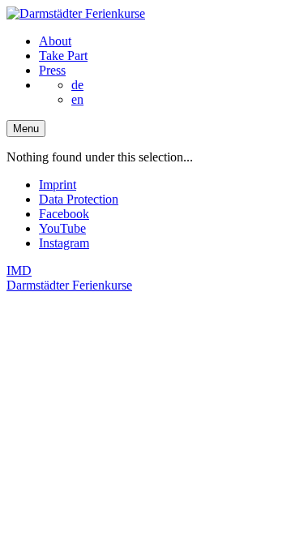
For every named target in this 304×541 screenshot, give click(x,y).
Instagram (64, 243)
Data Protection (78, 199)
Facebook (64, 214)
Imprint (57, 184)
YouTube (62, 228)
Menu (26, 128)
